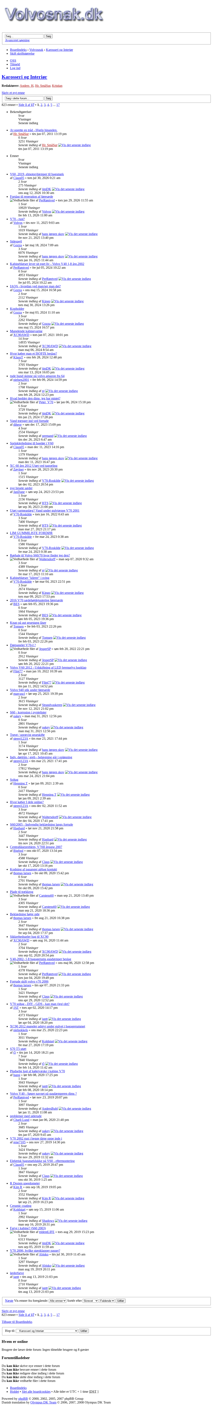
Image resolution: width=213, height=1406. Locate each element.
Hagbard (19, 828)
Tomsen (18, 626)
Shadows (48, 1220)
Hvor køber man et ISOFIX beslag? (33, 353)
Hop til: (10, 1330)
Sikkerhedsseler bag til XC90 (29, 936)
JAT (16, 1007)
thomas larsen (22, 873)
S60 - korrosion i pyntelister (28, 712)
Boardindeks (18, 49)
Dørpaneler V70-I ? (23, 645)
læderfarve (17, 1273)
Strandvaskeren (52, 705)
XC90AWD (21, 335)
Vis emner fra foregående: (31, 1300)
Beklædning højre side (25, 914)
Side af (26, 105)
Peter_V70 (46, 402)
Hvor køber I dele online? (27, 802)
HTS (45, 503)
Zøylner (18, 469)
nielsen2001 (21, 379)
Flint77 (18, 671)
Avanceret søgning (17, 40)
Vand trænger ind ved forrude (29, 421)
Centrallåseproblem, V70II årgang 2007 (36, 847)
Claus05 (18, 178)
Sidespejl (16, 241)
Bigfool (18, 850)
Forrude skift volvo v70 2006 (29, 981)
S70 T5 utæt (18, 1049)
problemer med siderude (26, 1116)
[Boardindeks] (54, 26)
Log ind (15, 68)
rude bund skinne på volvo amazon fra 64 (37, 376)
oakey (17, 716)
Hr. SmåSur (42, 85)
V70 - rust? (17, 219)
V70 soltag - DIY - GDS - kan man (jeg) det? (39, 1004)
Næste (9, 1300)
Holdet (14, 1391)
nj (43, 391)
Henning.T (20, 783)
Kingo (46, 301)
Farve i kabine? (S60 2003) (28, 1228)
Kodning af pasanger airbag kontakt (33, 869)
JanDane (19, 492)
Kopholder (17, 308)
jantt (45, 1019)
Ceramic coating (20, 1205)
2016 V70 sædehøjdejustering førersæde (36, 600)
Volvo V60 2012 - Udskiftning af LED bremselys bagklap (48, 667)
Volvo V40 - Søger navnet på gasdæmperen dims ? (43, 1093)
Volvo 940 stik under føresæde (30, 690)
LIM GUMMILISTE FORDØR (31, 533)
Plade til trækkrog (21, 892)
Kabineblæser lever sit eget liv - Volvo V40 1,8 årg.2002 (47, 264)
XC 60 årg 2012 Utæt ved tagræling (33, 465)
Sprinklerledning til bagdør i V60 (31, 443)
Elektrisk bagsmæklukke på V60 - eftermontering (42, 1161)
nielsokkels (20, 1030)
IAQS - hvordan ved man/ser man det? (35, 286)
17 (58, 105)
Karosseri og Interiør (59, 49)
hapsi (16, 1075)
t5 (14, 1052)
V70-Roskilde (51, 480)
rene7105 (19, 1142)
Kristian (57, 85)
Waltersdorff (47, 559)
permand (47, 436)
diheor (17, 424)
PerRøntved (47, 200)
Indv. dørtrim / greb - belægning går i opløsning (41, 757)
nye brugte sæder (21, 488)
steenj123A (20, 738)
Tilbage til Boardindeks (17, 1322)
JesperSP (45, 649)
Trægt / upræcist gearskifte (27, 735)
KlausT (18, 357)
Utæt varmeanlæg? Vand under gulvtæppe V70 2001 (44, 510)
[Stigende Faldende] (112, 1300)
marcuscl (19, 693)
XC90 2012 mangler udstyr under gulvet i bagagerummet (47, 1026)
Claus (46, 862)
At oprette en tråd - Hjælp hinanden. (33, 130)
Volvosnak (36, 49)
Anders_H (26, 85)
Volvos (46, 211)
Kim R (17, 1187)
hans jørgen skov (53, 234)
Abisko (43, 1254)
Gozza (17, 245)
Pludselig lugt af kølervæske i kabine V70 (37, 1071)
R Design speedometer (25, 1183)
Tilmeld (15, 64)
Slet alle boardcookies (36, 1391)
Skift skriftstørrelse (22, 53)
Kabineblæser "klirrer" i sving (29, 578)
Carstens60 (46, 895)
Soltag (14, 779)
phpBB (23, 1398)
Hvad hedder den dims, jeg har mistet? (35, 398)
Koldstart (48, 1041)
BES (16, 604)
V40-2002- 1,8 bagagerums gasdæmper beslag (40, 959)
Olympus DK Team (43, 1402)
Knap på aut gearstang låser (28, 622)
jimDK (46, 189)
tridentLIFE (46, 1232)
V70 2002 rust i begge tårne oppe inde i (36, 1138)
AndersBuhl (50, 1108)
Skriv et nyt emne (13, 92)
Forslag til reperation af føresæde (31, 196)
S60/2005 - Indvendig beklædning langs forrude (41, 824)
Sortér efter (75, 1300)
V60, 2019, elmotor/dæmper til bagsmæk (37, 174)
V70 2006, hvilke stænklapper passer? (35, 1250)
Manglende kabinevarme (26, 331)
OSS (13, 60)
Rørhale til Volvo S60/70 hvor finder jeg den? (40, 555)
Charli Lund (21, 1120)
